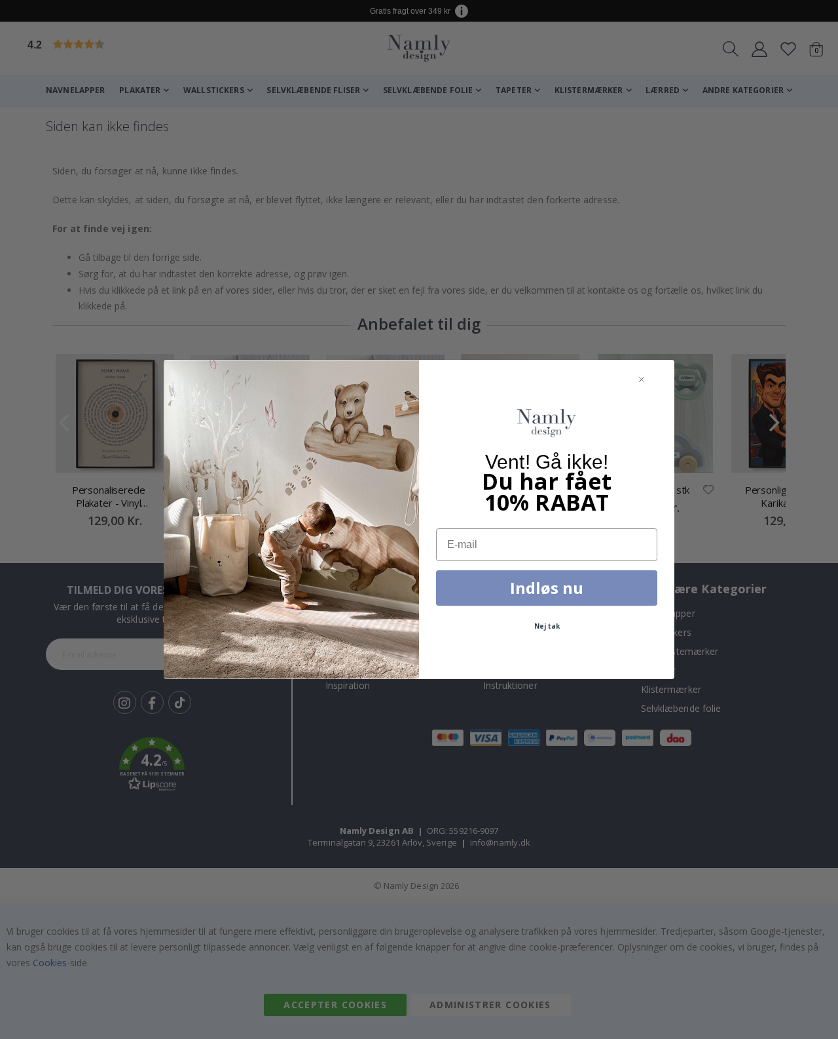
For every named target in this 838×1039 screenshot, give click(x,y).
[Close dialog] (641, 380)
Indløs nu (546, 587)
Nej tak (547, 626)
